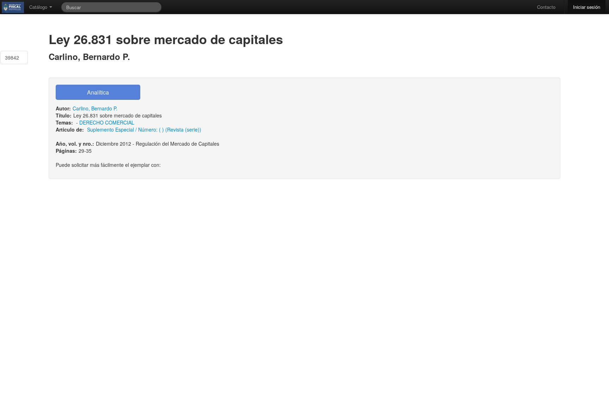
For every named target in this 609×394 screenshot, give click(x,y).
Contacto (546, 7)
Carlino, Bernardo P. (95, 108)
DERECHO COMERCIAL (106, 122)
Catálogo (39, 7)
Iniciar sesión (586, 7)
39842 (12, 57)
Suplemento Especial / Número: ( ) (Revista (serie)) (144, 129)
